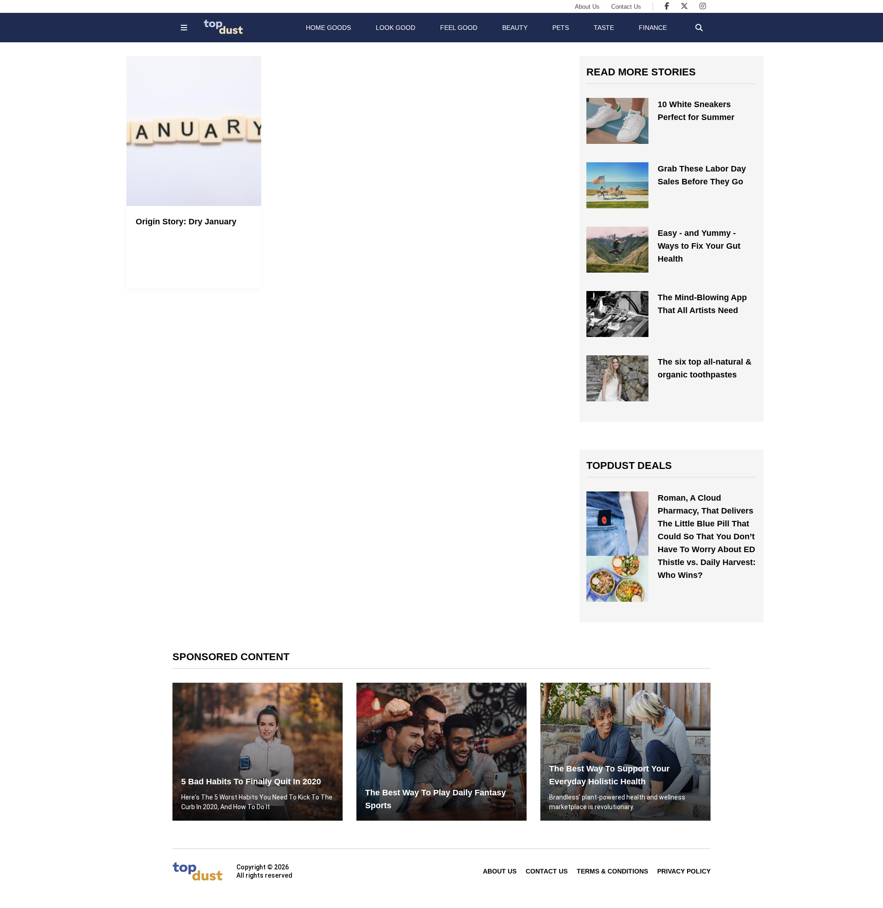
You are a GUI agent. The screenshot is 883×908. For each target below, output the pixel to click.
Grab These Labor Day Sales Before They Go (702, 175)
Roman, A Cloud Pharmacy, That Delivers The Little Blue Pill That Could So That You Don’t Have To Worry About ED (706, 523)
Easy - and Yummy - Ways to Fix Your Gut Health (699, 245)
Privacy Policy (684, 871)
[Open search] (699, 27)
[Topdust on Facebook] (667, 6)
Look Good (395, 27)
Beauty (515, 27)
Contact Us (626, 6)
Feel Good (458, 27)
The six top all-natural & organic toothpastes (704, 368)
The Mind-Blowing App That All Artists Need (702, 304)
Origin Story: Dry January (186, 221)
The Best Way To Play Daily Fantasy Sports (435, 799)
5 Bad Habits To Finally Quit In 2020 (251, 781)
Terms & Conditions (612, 871)
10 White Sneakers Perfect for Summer (696, 111)
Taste (604, 27)
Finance (653, 27)
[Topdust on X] (684, 6)
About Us (587, 6)
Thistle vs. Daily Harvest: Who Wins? (707, 569)
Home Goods (328, 27)
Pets (560, 27)
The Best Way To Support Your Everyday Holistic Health (609, 775)
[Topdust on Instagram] (703, 6)
